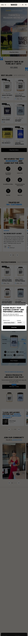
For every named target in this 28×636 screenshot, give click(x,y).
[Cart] (26, 5)
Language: (19, 320)
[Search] (5, 5)
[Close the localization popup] (26, 305)
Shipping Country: (6, 320)
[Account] (23, 5)
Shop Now (14, 327)
